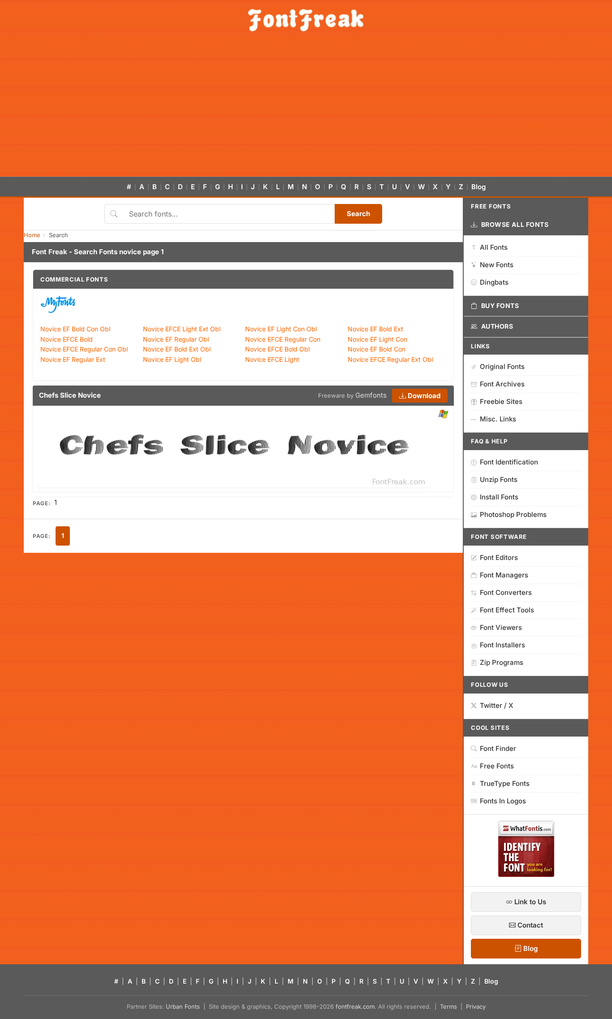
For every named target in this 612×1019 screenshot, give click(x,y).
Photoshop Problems (513, 514)
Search (358, 213)
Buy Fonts (500, 305)
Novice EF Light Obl (172, 359)
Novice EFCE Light (272, 359)
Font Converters (506, 592)
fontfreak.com (355, 1006)
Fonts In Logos (503, 801)
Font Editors (499, 557)
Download (423, 395)
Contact (529, 925)
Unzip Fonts (498, 479)
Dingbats (494, 282)
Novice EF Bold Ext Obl (177, 349)
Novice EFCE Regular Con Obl (84, 349)
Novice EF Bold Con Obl (75, 329)
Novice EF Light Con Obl (281, 329)
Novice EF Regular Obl (176, 339)
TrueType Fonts (505, 783)
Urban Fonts (183, 1006)
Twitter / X (496, 705)
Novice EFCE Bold (66, 339)
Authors (497, 326)
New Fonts (496, 264)
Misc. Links (498, 419)
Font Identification (509, 462)
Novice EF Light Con (377, 339)
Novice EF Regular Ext (72, 359)
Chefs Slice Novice (70, 395)
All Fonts (494, 247)
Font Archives (502, 384)
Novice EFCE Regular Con (282, 339)
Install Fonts (499, 497)
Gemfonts (371, 395)
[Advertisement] (306, 109)
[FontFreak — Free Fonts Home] (305, 20)
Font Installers (502, 645)
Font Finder (498, 748)
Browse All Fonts (515, 224)
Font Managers (504, 575)
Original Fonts (502, 366)
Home (32, 234)
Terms (448, 1006)
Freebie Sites (501, 401)
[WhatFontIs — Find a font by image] (526, 874)
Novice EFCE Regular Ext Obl (390, 359)
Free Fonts (497, 766)
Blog (478, 186)
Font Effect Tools (507, 610)
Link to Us (529, 902)
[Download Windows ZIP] (443, 414)
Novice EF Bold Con (376, 349)
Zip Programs (501, 662)
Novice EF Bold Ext (375, 329)
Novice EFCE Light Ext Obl (181, 329)
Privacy (476, 1006)
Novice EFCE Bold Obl (277, 349)
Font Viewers (501, 627)
